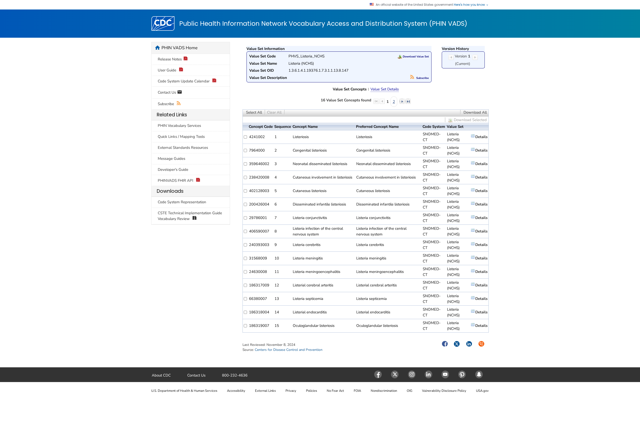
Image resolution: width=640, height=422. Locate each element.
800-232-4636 (235, 375)
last (408, 101)
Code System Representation (182, 202)
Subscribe (422, 78)
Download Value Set (415, 56)
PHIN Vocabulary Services (179, 125)
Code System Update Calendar (184, 81)
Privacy (291, 391)
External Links (265, 391)
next (402, 101)
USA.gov (482, 391)
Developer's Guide (173, 169)
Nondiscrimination (384, 391)
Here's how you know (470, 4)
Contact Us (167, 92)
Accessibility (236, 391)
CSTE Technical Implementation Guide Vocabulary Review (190, 216)
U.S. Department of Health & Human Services (184, 391)
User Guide (167, 70)
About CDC (161, 375)
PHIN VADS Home (180, 48)
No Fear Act (335, 391)
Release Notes (170, 59)
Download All (475, 112)
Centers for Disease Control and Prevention (288, 349)
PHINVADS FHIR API (176, 180)
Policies (311, 391)
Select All (254, 112)
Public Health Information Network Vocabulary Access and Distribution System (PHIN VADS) (323, 23)
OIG (409, 391)
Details (481, 136)
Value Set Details (384, 89)
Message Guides (171, 158)
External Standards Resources (183, 147)
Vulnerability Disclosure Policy (444, 391)
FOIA (357, 391)
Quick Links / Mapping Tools (181, 136)
